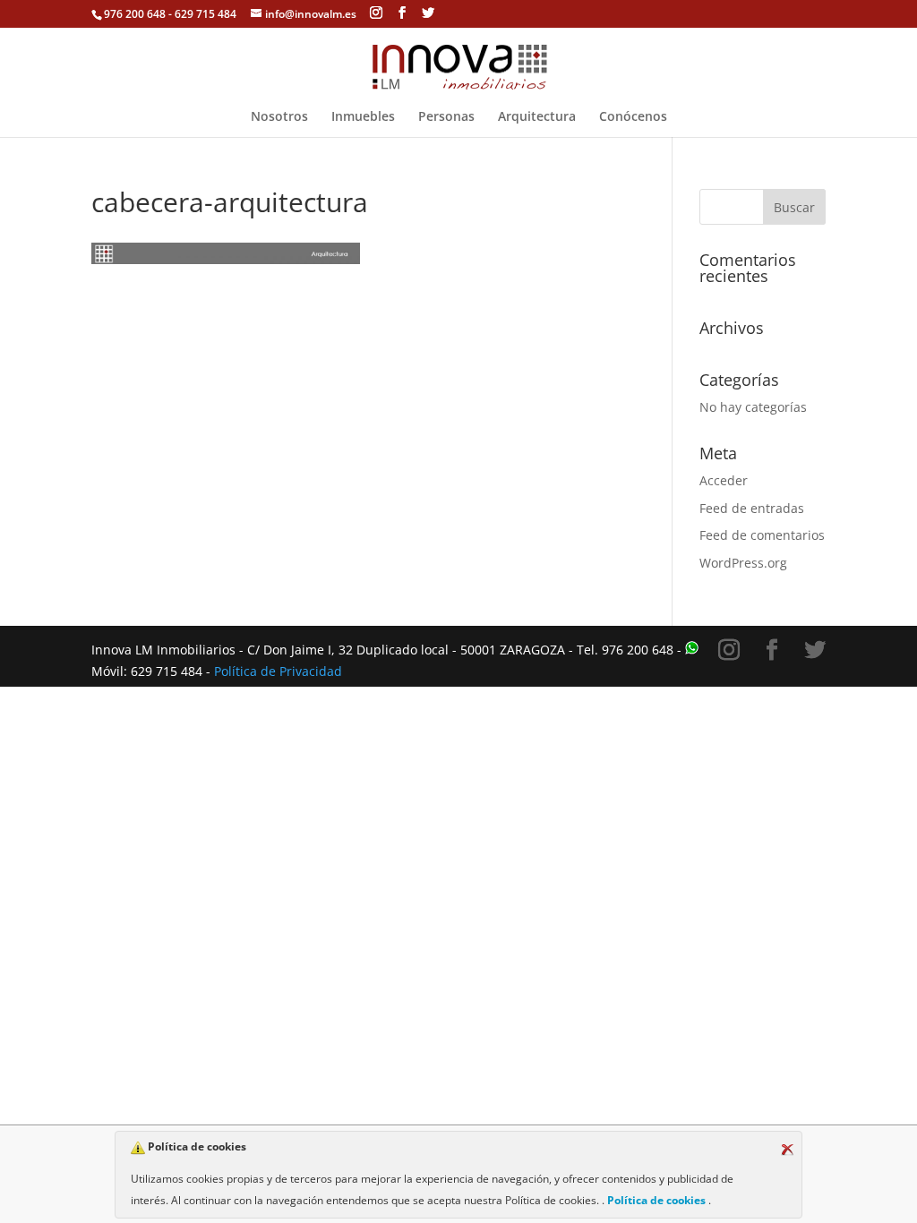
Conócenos (633, 117)
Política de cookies (656, 1200)
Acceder (723, 480)
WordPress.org (743, 562)
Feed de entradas (751, 508)
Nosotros (279, 117)
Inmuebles (363, 117)
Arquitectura (537, 117)
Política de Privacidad (278, 671)
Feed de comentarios (762, 534)
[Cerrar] (787, 1149)
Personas (446, 117)
